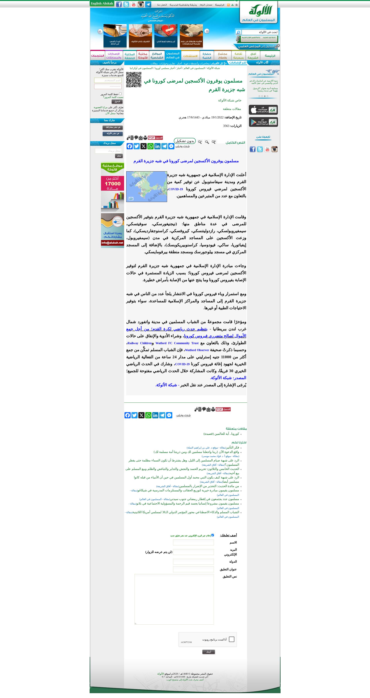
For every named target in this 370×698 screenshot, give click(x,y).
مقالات (154, 63)
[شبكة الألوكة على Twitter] (126, 4)
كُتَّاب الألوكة (262, 62)
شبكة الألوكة (213, 68)
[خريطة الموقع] (232, 6)
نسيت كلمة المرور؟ (113, 97)
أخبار (179, 63)
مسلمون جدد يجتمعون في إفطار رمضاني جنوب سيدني (204, 499)
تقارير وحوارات (167, 63)
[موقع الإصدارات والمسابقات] (114, 55)
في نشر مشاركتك (113, 127)
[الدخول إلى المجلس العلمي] (256, 47)
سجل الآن (110, 113)
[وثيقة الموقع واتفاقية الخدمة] (183, 6)
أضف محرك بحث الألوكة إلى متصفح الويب (185, 680)
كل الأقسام (217, 63)
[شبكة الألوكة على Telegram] (148, 4)
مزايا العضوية (101, 107)
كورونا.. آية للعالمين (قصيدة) (221, 433)
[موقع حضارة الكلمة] (207, 55)
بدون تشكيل (185, 141)
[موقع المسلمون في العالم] (173, 55)
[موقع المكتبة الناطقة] (130, 55)
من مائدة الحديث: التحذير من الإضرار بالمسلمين (209, 486)
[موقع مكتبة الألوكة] (143, 55)
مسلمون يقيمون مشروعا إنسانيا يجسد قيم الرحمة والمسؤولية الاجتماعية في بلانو (187, 503)
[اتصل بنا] (161, 6)
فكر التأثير (232, 447)
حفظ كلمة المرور (110, 94)
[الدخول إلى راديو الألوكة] (253, 39)
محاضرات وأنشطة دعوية (196, 63)
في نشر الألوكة (113, 133)
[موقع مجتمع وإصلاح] (222, 55)
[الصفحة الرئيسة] (237, 6)
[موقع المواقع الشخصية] (157, 55)
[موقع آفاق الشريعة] (253, 55)
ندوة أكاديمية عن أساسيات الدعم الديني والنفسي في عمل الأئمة (264, 82)
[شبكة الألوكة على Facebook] (119, 4)
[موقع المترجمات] (97, 55)
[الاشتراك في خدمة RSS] (228, 6)
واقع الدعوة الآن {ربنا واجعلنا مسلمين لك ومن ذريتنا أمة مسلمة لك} (196, 451)
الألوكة (160, 673)
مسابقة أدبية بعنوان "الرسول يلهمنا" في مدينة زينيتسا (265, 89)
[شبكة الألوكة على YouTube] (133, 4)
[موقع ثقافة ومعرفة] (238, 55)
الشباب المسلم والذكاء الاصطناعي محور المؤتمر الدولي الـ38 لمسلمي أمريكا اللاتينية (186, 512)
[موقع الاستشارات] (190, 55)
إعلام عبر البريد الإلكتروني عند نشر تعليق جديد (190, 536)
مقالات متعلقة (232, 108)
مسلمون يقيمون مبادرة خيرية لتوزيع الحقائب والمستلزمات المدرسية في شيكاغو (188, 490)
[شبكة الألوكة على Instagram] (141, 4)
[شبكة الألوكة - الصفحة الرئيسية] (219, 6)
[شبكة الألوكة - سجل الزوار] (206, 6)
